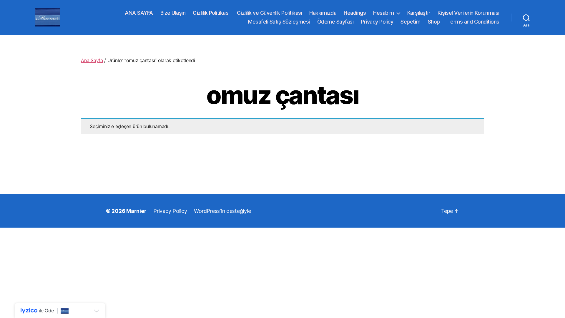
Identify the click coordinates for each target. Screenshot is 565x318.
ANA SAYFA (139, 13)
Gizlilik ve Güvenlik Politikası (269, 13)
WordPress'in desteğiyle (222, 211)
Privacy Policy (377, 22)
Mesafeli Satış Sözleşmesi (279, 22)
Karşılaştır (419, 13)
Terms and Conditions (473, 22)
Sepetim (411, 22)
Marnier (136, 211)
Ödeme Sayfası (335, 22)
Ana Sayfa (92, 60)
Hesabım (383, 13)
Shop (434, 22)
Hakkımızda (322, 13)
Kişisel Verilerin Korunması (468, 13)
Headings (355, 13)
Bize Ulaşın (173, 13)
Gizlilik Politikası (211, 13)
